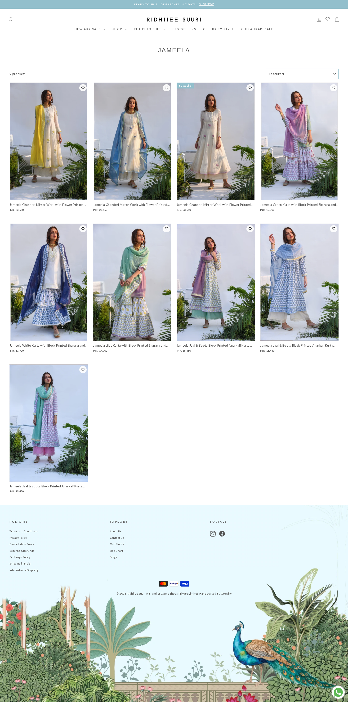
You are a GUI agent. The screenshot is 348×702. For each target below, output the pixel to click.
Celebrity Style (218, 29)
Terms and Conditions (23, 531)
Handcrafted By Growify (215, 593)
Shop (117, 29)
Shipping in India (20, 563)
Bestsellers (184, 29)
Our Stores (117, 544)
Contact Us (117, 537)
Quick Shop (48, 194)
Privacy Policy (18, 537)
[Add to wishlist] (83, 87)
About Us (116, 531)
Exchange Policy (19, 557)
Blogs (113, 557)
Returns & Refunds (22, 550)
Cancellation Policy (21, 544)
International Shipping (23, 570)
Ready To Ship (148, 29)
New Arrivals (88, 29)
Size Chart (116, 550)
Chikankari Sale (257, 29)
